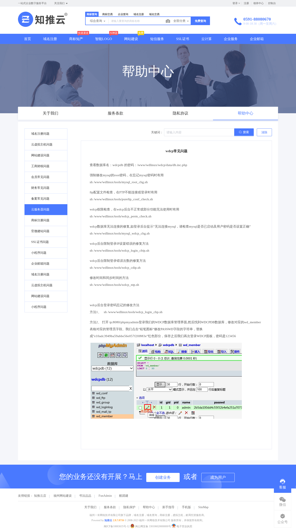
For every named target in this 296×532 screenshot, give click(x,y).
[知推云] (42, 24)
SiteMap (203, 507)
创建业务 (163, 477)
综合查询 (96, 21)
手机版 (186, 507)
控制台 (272, 3)
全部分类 (179, 21)
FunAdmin (105, 495)
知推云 (108, 520)
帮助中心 (149, 507)
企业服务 (231, 39)
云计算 (206, 39)
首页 (27, 39)
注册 (246, 3)
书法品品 (85, 495)
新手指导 (168, 507)
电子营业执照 (184, 526)
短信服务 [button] (157, 39)
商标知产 (76, 39)
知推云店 (40, 495)
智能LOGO (103, 39)
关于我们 (90, 507)
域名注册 (50, 39)
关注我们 (59, 3)
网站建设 (131, 39)
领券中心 (258, 3)
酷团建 (123, 495)
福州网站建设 (63, 495)
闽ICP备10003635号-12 (117, 526)
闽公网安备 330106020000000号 (153, 526)
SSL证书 (182, 39)
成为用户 (218, 477)
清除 (264, 132)
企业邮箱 (257, 39)
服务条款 (110, 507)
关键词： (157, 132)
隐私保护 (129, 507)
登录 (235, 3)
